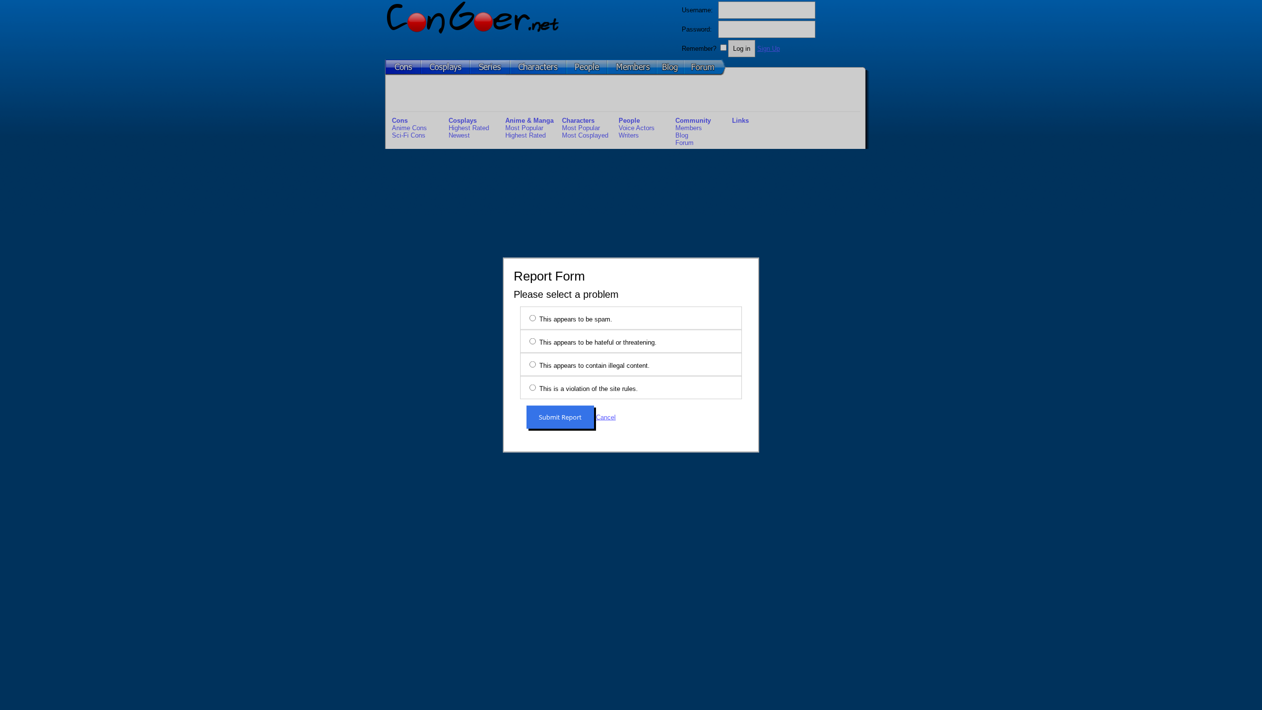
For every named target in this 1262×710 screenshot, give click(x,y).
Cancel (606, 417)
